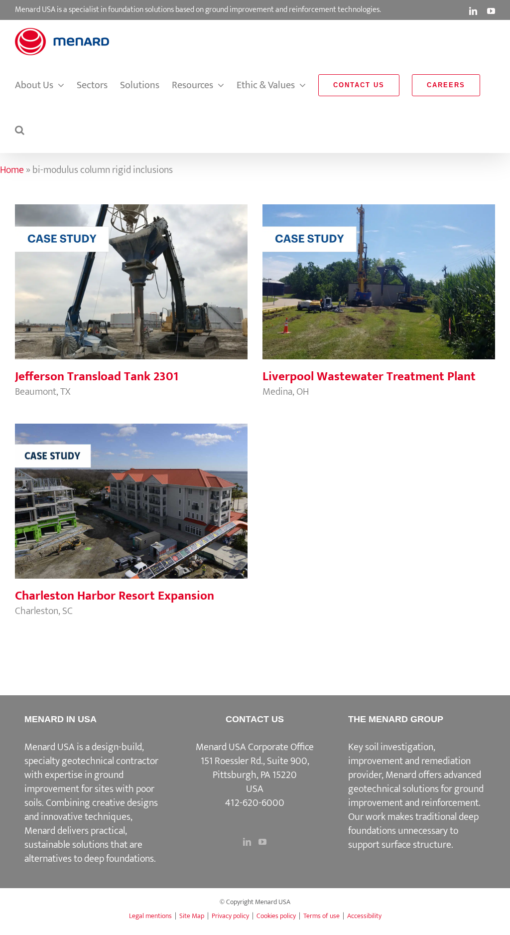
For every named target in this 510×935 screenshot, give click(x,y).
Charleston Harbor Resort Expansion (131, 490)
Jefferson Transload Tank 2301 (131, 271)
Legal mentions (150, 916)
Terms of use (321, 916)
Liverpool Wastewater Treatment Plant (378, 271)
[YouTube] (262, 842)
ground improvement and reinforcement (416, 795)
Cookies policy (276, 916)
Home (12, 169)
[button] (19, 130)
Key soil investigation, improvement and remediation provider (409, 761)
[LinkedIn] (247, 842)
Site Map (191, 916)
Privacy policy (230, 916)
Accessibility (364, 916)
